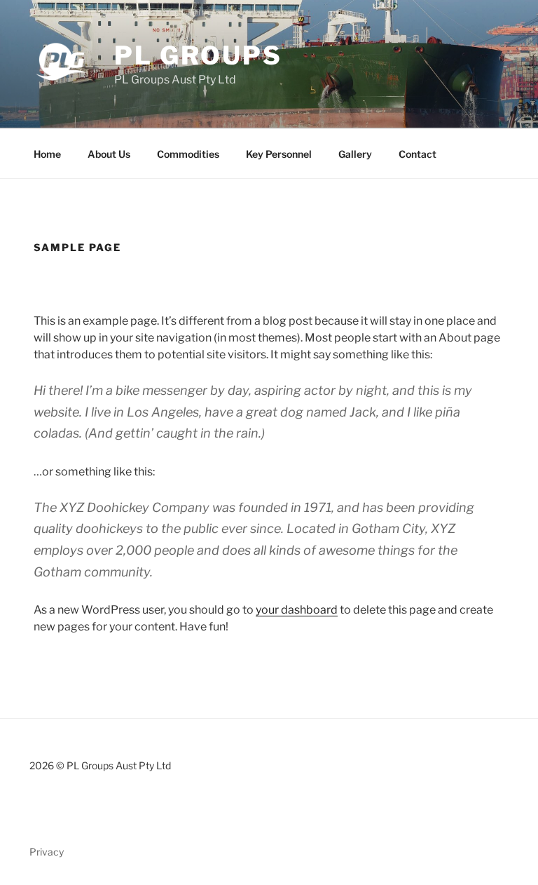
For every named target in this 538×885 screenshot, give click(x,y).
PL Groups (198, 55)
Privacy (46, 852)
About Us (109, 154)
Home (47, 154)
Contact (417, 154)
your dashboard (297, 609)
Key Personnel (279, 154)
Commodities (188, 154)
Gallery (355, 154)
